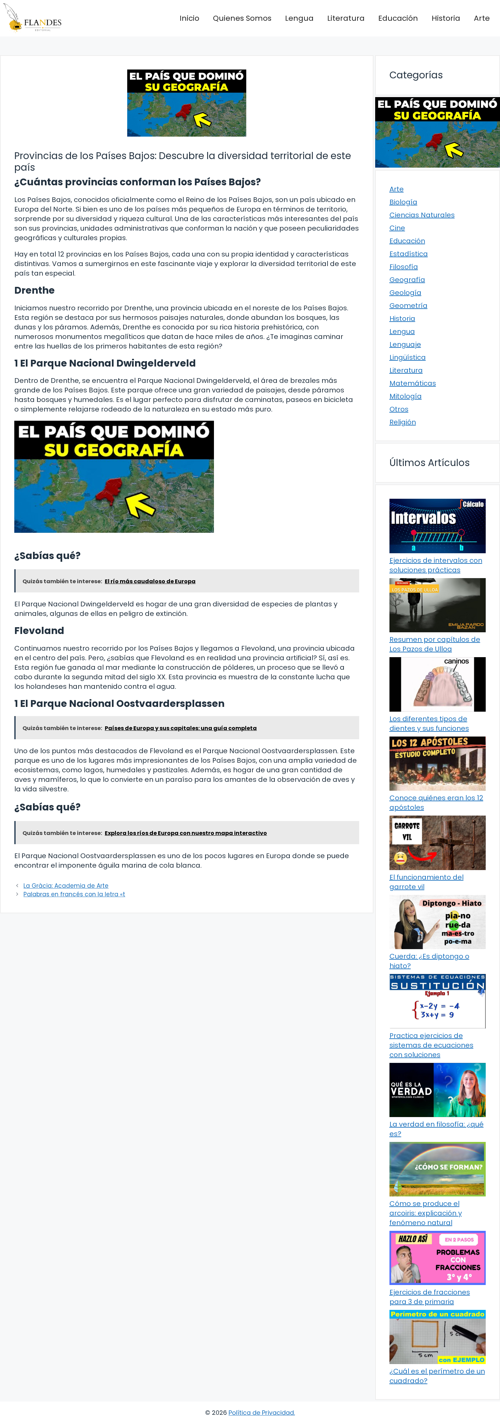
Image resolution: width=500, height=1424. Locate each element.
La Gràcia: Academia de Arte (66, 886)
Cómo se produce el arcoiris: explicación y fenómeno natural (425, 1213)
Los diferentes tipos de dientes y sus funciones (429, 723)
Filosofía (403, 267)
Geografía (407, 279)
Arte (482, 18)
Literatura (346, 18)
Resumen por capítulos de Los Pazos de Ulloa (434, 644)
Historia (446, 18)
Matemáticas (412, 383)
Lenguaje (405, 344)
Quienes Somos (242, 18)
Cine (397, 228)
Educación (398, 18)
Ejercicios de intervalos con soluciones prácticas (435, 565)
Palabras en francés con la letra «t (74, 894)
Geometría (408, 305)
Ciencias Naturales (422, 215)
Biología (403, 202)
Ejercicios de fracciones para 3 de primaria (429, 1296)
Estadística (408, 254)
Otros (399, 409)
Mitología (405, 396)
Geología (405, 292)
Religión (402, 422)
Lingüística (407, 357)
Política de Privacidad (261, 1412)
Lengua (299, 18)
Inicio (189, 18)
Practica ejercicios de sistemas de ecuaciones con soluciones (431, 1045)
